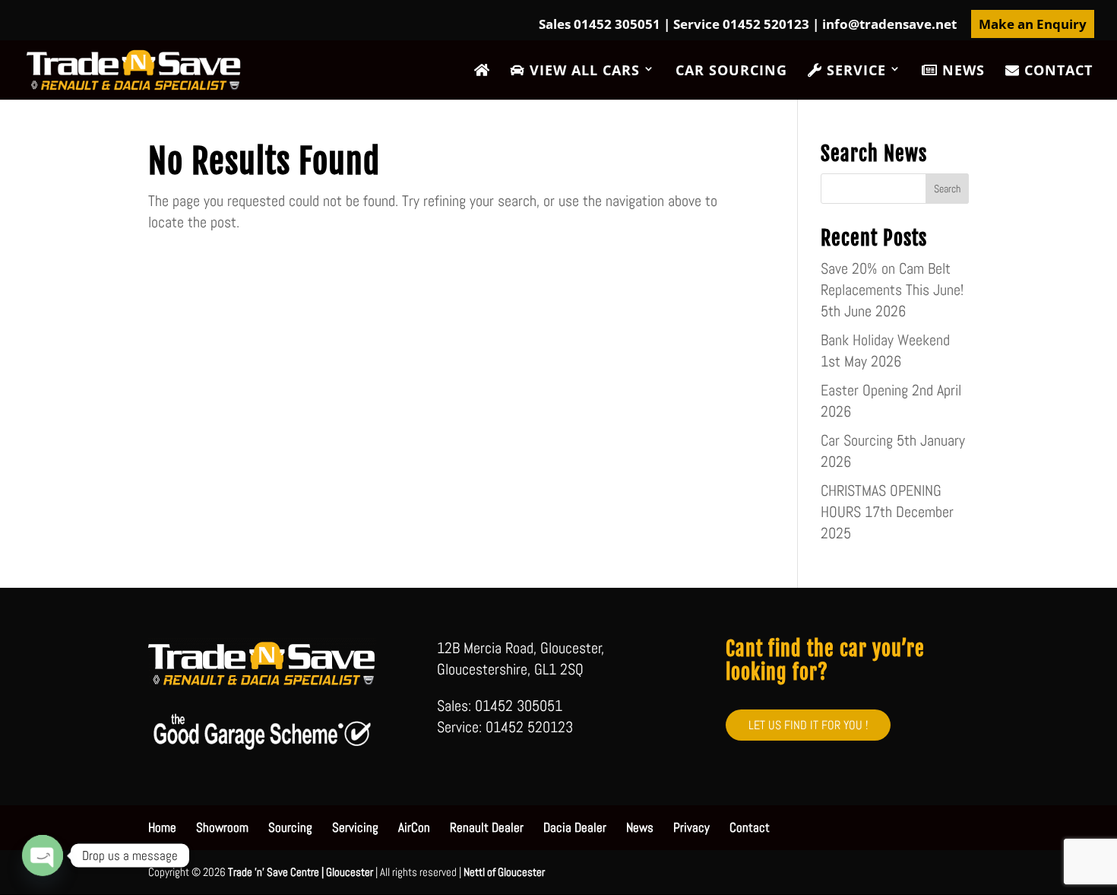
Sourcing (290, 827)
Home (162, 827)
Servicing (355, 827)
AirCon (414, 827)
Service (854, 71)
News (961, 71)
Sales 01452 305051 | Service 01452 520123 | (748, 25)
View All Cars (582, 71)
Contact (1056, 71)
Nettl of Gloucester (504, 872)
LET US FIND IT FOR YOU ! (808, 725)
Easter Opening (864, 390)
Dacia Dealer (574, 827)
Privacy (691, 827)
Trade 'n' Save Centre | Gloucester (300, 872)
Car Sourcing (731, 72)
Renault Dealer (487, 827)
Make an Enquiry (1033, 24)
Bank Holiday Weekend (885, 340)
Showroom (222, 827)
